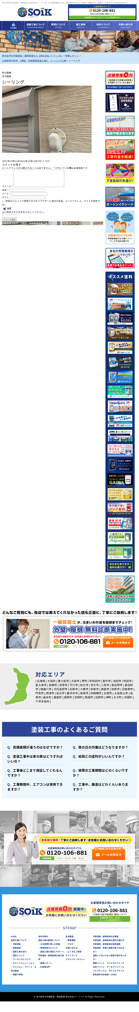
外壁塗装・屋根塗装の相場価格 (107, 944)
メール (6, 193)
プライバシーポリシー (75, 959)
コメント (7, 186)
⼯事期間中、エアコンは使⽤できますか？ (35, 787)
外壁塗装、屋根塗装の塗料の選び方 (108, 940)
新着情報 (71, 940)
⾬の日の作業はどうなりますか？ (103, 747)
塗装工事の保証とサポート (52, 951)
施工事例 (81, 25)
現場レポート (46, 963)
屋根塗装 (17, 947)
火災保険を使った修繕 (50, 944)
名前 (5, 189)
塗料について (19, 955)
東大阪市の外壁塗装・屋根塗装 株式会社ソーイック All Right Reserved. (70, 996)
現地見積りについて (49, 947)
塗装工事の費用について (58, 25)
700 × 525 (43, 161)
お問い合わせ (125, 25)
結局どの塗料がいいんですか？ (101, 756)
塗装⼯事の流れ (20, 951)
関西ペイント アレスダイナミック (108, 963)
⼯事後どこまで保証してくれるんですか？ (34, 773)
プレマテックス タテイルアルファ (108, 970)
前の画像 (6, 72)
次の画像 (6, 76)
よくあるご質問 (74, 951)
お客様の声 (45, 966)
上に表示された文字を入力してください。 (24, 212)
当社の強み (43, 936)
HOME (13, 25)
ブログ (71, 944)
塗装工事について (36, 25)
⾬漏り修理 (18, 974)
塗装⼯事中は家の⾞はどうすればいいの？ (35, 759)
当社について (103, 25)
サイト (5, 197)
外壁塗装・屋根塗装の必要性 (106, 936)
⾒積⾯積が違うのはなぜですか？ (38, 747)
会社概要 (69, 936)
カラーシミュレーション (24, 963)
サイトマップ (71, 955)
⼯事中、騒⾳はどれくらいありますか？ (100, 787)
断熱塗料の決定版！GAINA (105, 974)
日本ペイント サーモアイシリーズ (108, 966)
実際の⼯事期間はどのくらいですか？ (100, 773)
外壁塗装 (17, 944)
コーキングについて (22, 959)
